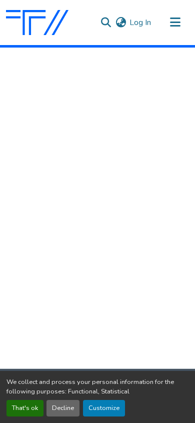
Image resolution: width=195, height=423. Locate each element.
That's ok (25, 407)
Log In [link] (140, 22)
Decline (63, 407)
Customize (104, 407)
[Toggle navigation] (175, 22)
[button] (37, 22)
